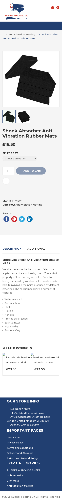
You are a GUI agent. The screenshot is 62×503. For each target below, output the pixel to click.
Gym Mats (13, 480)
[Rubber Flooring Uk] (15, 11)
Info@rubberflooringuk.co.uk (27, 413)
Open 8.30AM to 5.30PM (24, 424)
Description (11, 248)
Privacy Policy (15, 442)
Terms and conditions (20, 447)
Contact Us (13, 437)
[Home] (3, 35)
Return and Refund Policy (22, 458)
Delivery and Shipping (20, 453)
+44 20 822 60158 (20, 409)
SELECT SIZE (10, 153)
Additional (36, 248)
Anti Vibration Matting (21, 34)
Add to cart (32, 170)
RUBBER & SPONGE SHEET (23, 470)
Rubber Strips (15, 475)
